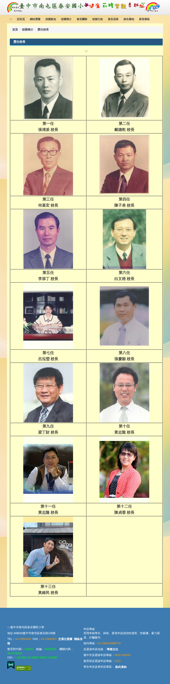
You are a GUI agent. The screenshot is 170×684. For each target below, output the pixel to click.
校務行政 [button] (97, 19)
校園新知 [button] (50, 19)
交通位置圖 (65, 639)
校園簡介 (27, 29)
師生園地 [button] (129, 19)
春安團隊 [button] (82, 19)
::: (10, 19)
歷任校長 (43, 29)
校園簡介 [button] (66, 19)
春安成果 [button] (113, 19)
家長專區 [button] (144, 19)
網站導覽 (35, 19)
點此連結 (121, 666)
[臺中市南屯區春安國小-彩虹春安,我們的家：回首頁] (85, 7)
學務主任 (112, 649)
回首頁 (21, 19)
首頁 (15, 29)
